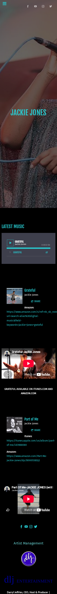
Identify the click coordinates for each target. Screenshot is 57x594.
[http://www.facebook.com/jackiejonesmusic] (28, 6)
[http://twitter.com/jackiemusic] (50, 6)
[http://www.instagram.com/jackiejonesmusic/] (43, 6)
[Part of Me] (14, 425)
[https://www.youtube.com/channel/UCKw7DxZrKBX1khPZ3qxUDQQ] (35, 6)
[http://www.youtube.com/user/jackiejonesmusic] (26, 527)
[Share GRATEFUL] (46, 252)
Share (37, 301)
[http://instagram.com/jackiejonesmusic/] (30, 527)
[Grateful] (14, 296)
